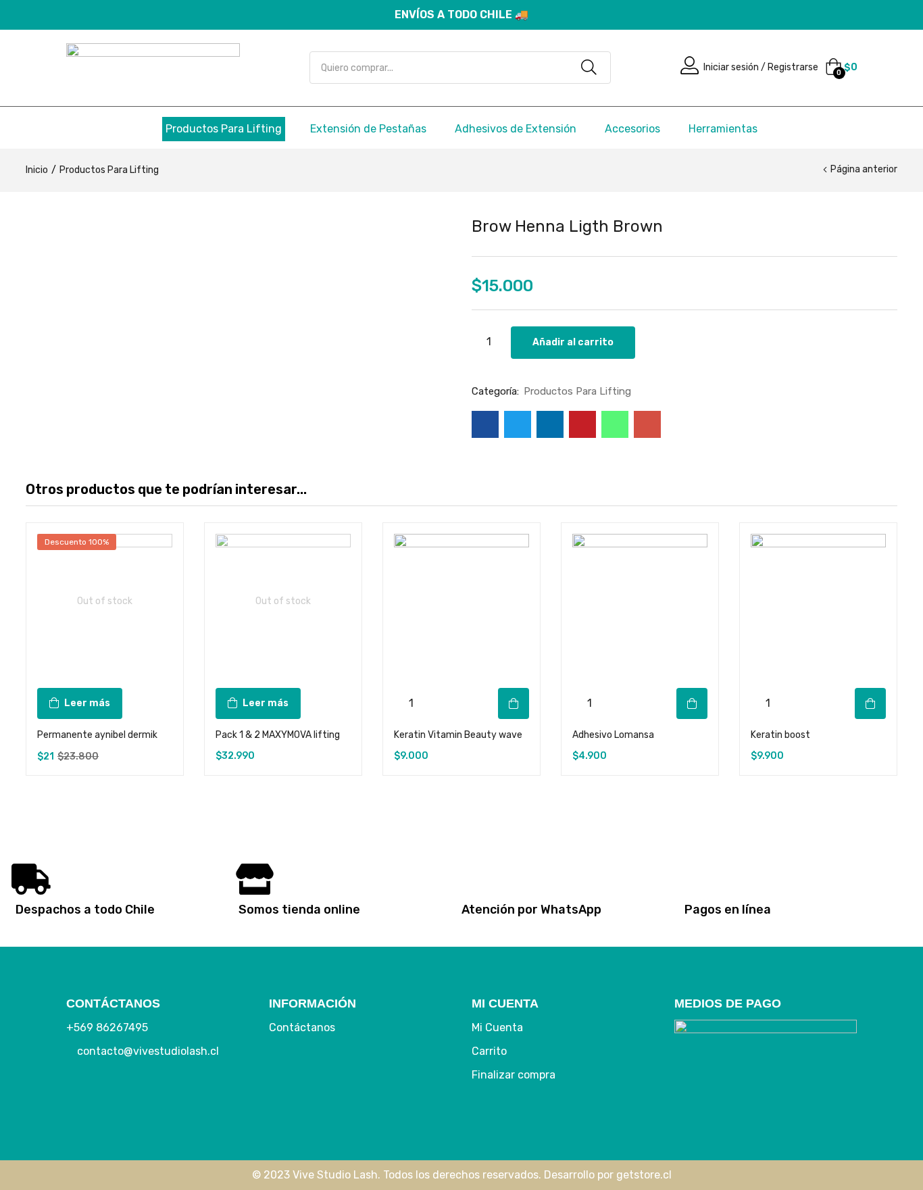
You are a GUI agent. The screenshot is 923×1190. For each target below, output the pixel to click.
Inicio (37, 170)
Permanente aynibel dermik (97, 735)
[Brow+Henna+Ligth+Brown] (517, 424)
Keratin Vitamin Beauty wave (458, 735)
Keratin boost (780, 735)
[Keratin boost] (818, 601)
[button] (841, 67)
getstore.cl (644, 1174)
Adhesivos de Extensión (515, 128)
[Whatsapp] (164, 1096)
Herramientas (723, 128)
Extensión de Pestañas (368, 128)
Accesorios (632, 128)
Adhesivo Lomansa (613, 735)
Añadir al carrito (573, 342)
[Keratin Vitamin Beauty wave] (461, 601)
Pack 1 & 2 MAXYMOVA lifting (278, 735)
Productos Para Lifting (224, 128)
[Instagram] (124, 1096)
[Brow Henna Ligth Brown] (485, 424)
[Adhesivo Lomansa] (639, 601)
